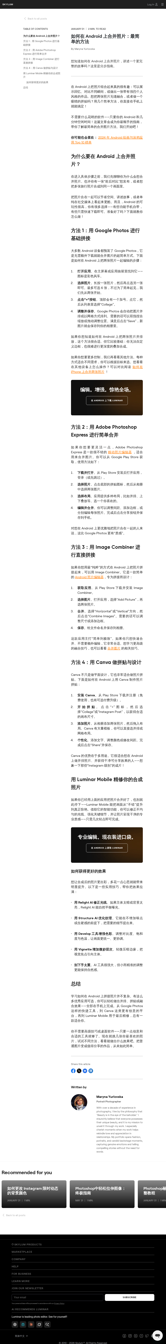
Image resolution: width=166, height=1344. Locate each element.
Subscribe (129, 1297)
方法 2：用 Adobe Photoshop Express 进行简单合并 (39, 51)
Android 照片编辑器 (89, 577)
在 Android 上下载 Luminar (107, 400)
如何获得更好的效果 (37, 82)
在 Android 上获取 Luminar (107, 848)
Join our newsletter (27, 1288)
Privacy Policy (59, 1303)
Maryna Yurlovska (85, 48)
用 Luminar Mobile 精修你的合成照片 (41, 75)
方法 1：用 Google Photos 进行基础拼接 (41, 43)
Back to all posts (37, 18)
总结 (25, 87)
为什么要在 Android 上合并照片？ (41, 35)
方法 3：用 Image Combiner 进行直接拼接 (41, 60)
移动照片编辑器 (120, 452)
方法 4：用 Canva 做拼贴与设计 (40, 67)
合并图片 (113, 648)
